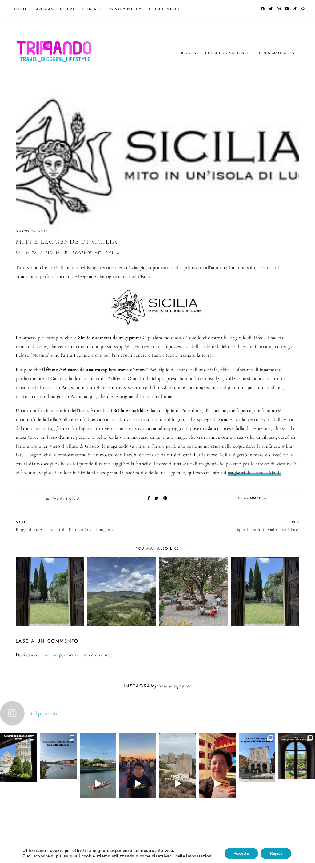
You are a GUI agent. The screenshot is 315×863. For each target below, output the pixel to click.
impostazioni (199, 856)
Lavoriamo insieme (54, 8)
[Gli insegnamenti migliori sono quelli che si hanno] (217, 784)
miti (99, 252)
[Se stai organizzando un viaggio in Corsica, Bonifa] (177, 784)
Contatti (92, 8)
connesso (49, 655)
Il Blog (184, 52)
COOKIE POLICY (164, 8)
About (20, 8)
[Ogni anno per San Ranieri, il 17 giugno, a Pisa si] (58, 774)
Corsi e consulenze (227, 52)
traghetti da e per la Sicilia (254, 472)
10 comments (251, 497)
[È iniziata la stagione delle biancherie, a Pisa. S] (257, 775)
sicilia (53, 252)
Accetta (241, 853)
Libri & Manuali (273, 52)
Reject (276, 853)
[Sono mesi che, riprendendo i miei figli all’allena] (98, 784)
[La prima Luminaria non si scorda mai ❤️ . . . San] (137, 784)
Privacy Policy (125, 8)
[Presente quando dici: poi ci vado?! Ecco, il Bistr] (18, 775)
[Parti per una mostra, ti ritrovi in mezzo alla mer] (296, 774)
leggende (81, 252)
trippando (181, 686)
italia (37, 252)
